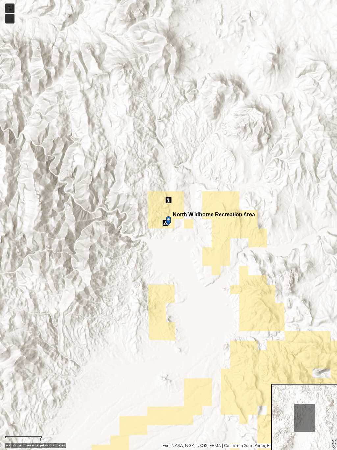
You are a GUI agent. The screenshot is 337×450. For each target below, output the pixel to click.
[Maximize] (334, 442)
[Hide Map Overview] (334, 447)
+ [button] (10, 7)
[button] (8, 445)
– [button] (10, 18)
